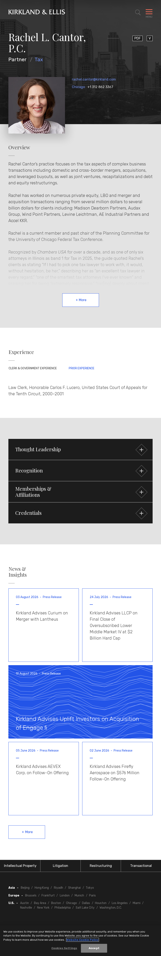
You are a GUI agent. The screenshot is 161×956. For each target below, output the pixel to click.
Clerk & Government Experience (33, 368)
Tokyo (90, 888)
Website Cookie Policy (82, 939)
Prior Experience (81, 368)
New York (43, 907)
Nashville (26, 907)
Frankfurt (48, 895)
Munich (79, 895)
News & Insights (18, 572)
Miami (136, 903)
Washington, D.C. (111, 907)
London (65, 895)
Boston (56, 903)
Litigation (60, 866)
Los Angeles (120, 903)
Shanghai (74, 888)
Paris (92, 895)
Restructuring (101, 866)
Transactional (141, 866)
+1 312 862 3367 (100, 87)
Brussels (30, 895)
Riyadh (58, 888)
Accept (94, 948)
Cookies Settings (64, 948)
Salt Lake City (85, 907)
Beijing (25, 888)
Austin (24, 903)
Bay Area (40, 903)
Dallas (86, 903)
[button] (80, 449)
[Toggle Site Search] (138, 12)
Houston (100, 903)
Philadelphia (63, 907)
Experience (21, 352)
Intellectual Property (20, 866)
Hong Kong (42, 888)
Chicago (78, 87)
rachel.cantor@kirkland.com (94, 79)
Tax (39, 59)
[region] (80, 940)
